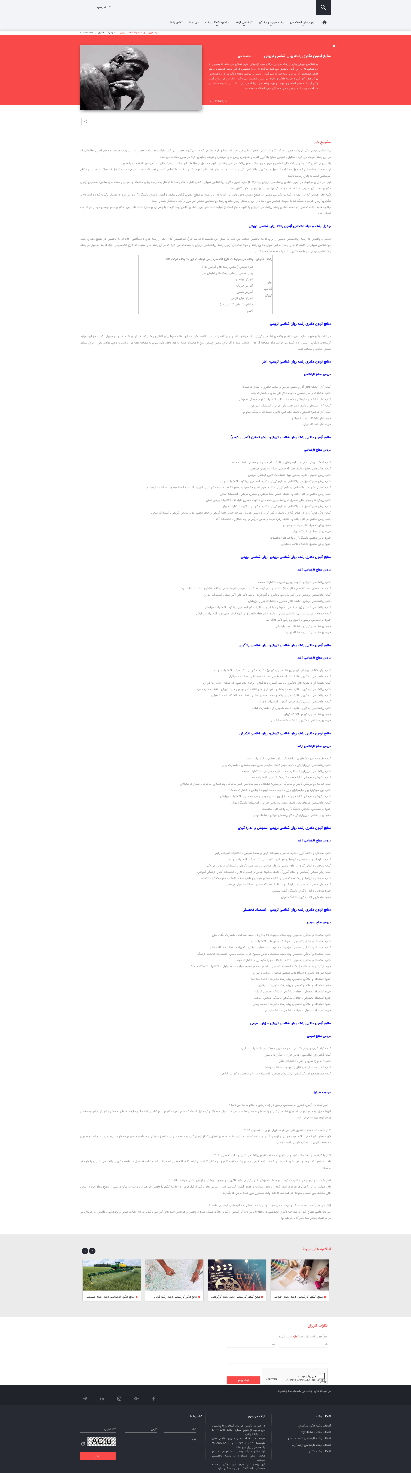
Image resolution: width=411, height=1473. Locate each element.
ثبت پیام (243, 1380)
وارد (294, 1336)
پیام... (193, 1439)
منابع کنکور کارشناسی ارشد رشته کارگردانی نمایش (237, 1297)
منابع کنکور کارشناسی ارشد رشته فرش (175, 1297)
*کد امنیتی (110, 1429)
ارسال (98, 1455)
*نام (194, 1429)
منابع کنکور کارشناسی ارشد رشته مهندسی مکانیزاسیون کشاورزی (111, 1297)
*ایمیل (153, 1429)
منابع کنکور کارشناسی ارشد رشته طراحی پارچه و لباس (300, 1297)
